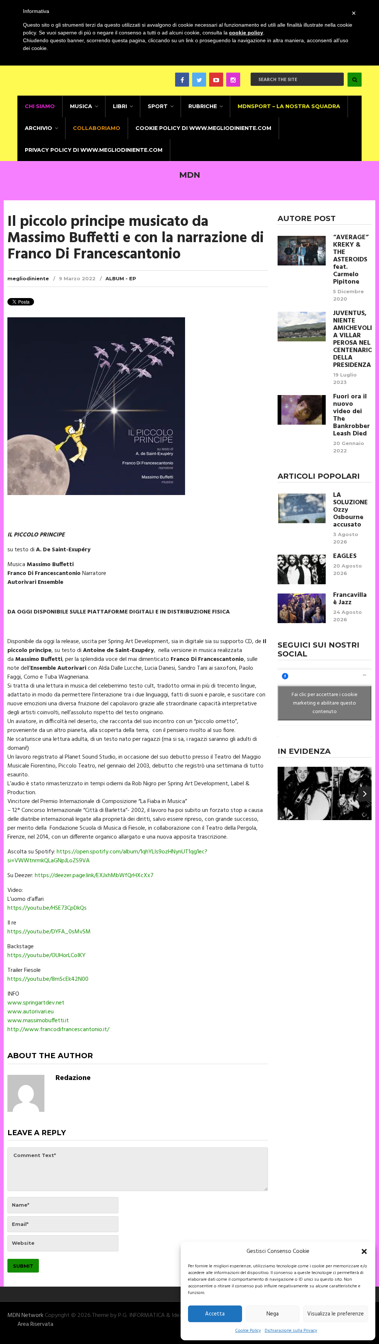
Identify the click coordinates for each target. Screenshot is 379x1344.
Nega (272, 1314)
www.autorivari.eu (30, 1012)
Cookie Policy (248, 1330)
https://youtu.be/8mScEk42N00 (47, 979)
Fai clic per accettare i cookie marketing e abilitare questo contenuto (325, 703)
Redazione (73, 1078)
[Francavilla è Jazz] (302, 608)
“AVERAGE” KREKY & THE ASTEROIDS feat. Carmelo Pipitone (351, 260)
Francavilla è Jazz (350, 599)
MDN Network (25, 1315)
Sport (158, 106)
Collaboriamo (96, 128)
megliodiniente (28, 278)
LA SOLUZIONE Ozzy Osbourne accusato (350, 510)
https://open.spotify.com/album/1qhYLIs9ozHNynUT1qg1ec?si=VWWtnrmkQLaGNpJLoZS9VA (107, 856)
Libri (120, 106)
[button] (364, 1251)
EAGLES (344, 556)
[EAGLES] (302, 569)
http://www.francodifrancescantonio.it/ (58, 1029)
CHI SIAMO (40, 106)
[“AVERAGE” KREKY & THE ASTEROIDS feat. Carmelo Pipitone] (302, 250)
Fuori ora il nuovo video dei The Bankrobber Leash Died (351, 415)
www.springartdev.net (35, 1003)
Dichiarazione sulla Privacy (291, 1330)
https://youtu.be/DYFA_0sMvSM (49, 932)
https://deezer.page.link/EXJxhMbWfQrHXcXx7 (94, 875)
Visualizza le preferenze (335, 1314)
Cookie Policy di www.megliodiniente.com (203, 128)
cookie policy (246, 33)
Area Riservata (35, 1324)
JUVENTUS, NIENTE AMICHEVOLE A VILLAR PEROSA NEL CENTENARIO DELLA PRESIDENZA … (352, 339)
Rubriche (202, 106)
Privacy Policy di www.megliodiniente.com (93, 150)
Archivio (38, 128)
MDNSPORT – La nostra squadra (289, 106)
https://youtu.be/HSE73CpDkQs (47, 908)
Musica (81, 106)
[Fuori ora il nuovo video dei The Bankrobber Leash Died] (302, 410)
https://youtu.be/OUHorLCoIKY (46, 955)
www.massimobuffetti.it (38, 1021)
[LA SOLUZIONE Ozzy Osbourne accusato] (302, 508)
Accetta (215, 1314)
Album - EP (120, 278)
